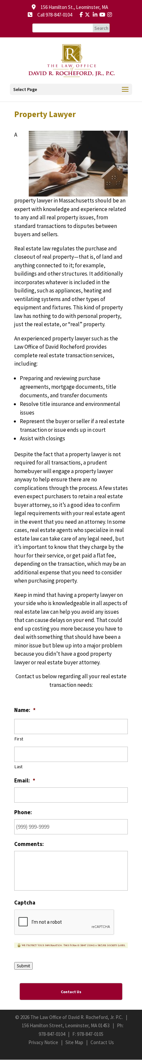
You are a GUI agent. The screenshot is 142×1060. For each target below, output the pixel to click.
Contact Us (102, 1042)
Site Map (74, 1042)
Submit (23, 966)
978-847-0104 (52, 1034)
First (19, 739)
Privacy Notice (43, 1042)
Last (19, 767)
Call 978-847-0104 (52, 15)
